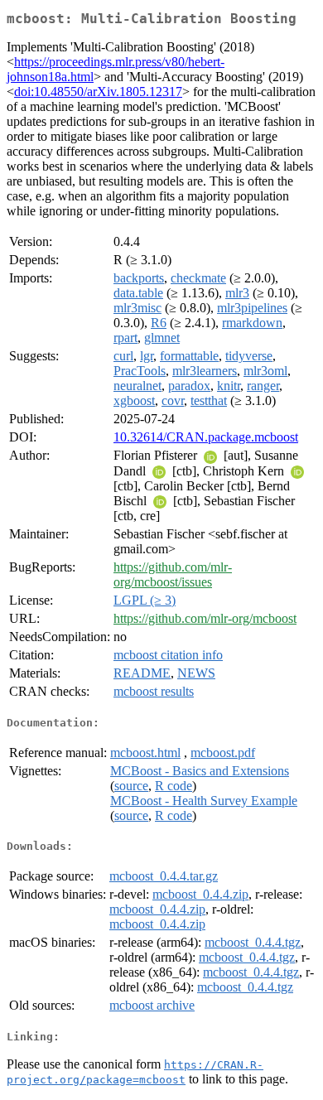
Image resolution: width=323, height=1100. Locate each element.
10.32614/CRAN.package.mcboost (205, 437)
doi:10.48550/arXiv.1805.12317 (98, 91)
